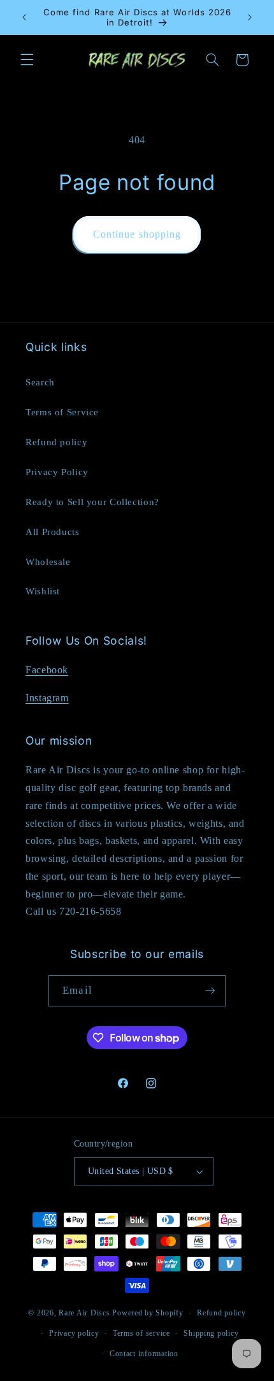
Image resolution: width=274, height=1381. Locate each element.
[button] (26, 60)
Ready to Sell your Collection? (92, 502)
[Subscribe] (209, 990)
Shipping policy (211, 1333)
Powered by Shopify (147, 1313)
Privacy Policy (57, 472)
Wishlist (42, 591)
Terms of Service (62, 412)
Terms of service (141, 1333)
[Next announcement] (250, 17)
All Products (52, 532)
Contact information (144, 1353)
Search (40, 382)
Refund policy (56, 442)
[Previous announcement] (24, 17)
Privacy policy (74, 1333)
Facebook (46, 669)
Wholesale (48, 562)
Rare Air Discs (84, 1313)
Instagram (47, 697)
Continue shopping (137, 234)
